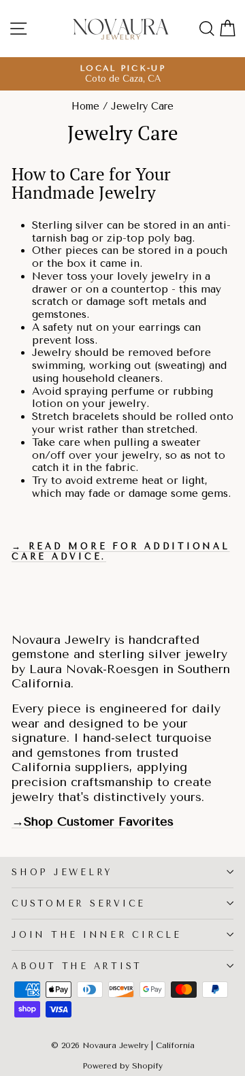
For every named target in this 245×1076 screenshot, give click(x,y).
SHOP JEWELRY (62, 872)
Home (85, 106)
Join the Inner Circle (97, 935)
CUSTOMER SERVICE (79, 903)
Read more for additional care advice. (121, 551)
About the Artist (77, 966)
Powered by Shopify (122, 1066)
